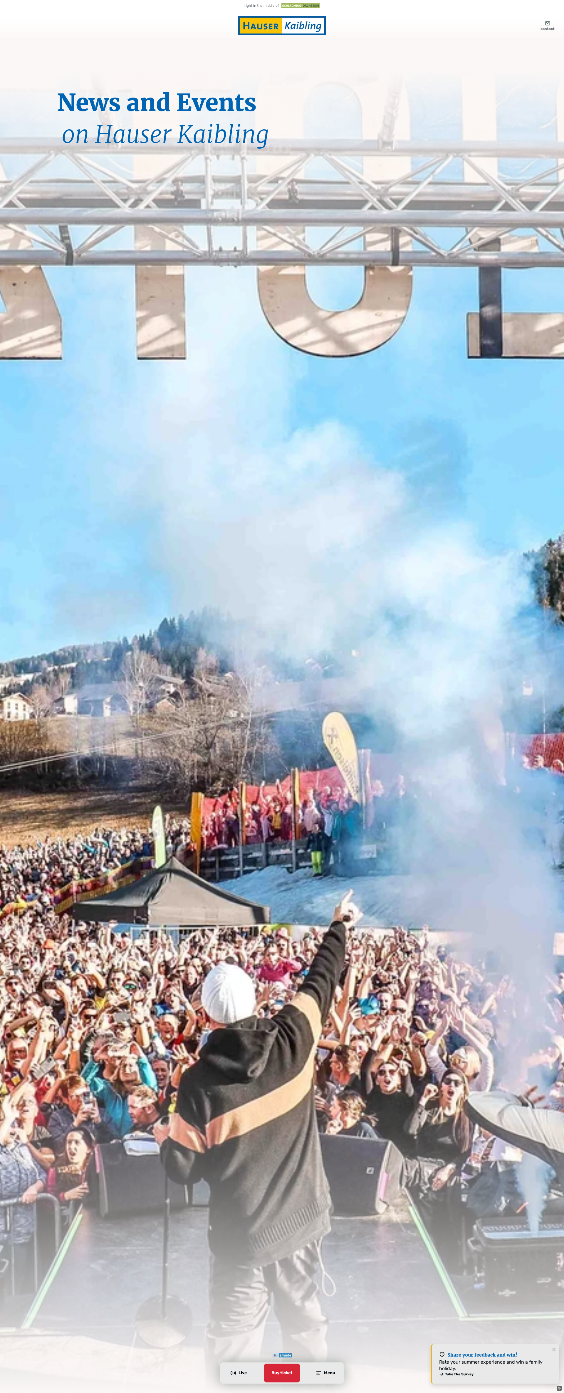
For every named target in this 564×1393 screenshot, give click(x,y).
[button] (559, 1388)
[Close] (554, 1350)
